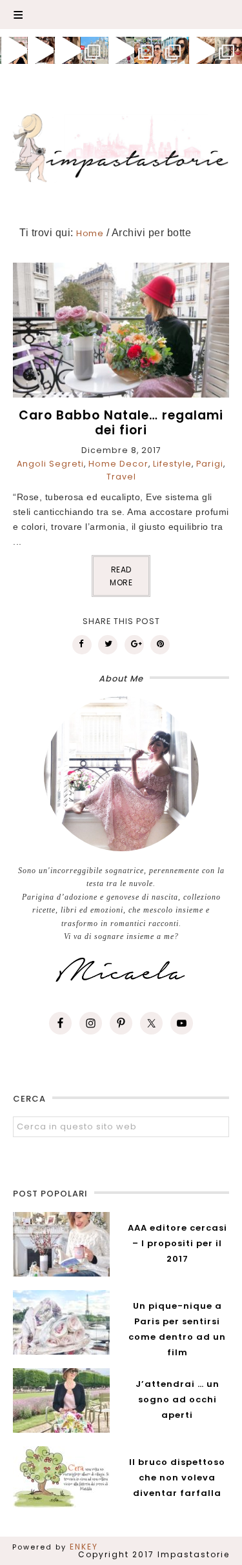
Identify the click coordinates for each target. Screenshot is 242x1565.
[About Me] (121, 773)
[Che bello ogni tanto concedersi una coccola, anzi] (13, 50)
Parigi (209, 463)
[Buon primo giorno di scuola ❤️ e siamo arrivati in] (121, 50)
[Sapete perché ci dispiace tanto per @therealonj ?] (202, 50)
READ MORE (121, 576)
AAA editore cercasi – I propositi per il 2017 (177, 1243)
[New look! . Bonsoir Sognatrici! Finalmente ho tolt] (40, 50)
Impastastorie (121, 145)
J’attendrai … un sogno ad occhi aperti (177, 1399)
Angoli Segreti (50, 463)
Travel (121, 476)
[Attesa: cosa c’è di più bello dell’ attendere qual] (228, 50)
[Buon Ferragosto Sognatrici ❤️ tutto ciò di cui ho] (174, 50)
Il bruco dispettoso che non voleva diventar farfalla (177, 1477)
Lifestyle (172, 463)
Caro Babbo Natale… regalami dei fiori (121, 423)
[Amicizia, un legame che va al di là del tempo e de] (147, 50)
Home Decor (118, 463)
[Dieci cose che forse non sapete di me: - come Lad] (94, 50)
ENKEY (84, 1546)
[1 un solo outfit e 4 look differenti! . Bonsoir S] (67, 50)
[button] (121, 14)
